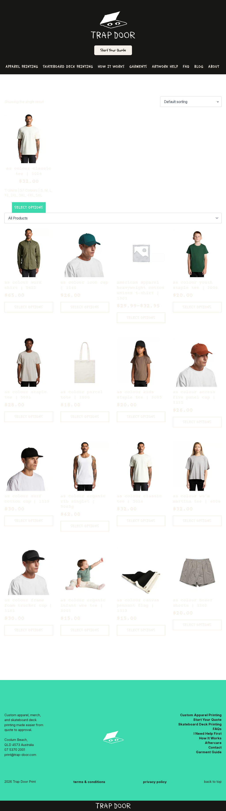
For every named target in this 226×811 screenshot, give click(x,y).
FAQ (186, 66)
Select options (29, 207)
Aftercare (213, 743)
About (213, 66)
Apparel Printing (22, 66)
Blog (198, 66)
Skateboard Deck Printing (68, 66)
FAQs (217, 729)
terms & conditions (89, 782)
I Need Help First (208, 733)
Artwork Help (165, 66)
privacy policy (155, 782)
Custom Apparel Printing (201, 715)
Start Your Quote (113, 50)
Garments (138, 66)
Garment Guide (209, 752)
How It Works (111, 66)
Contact (215, 747)
